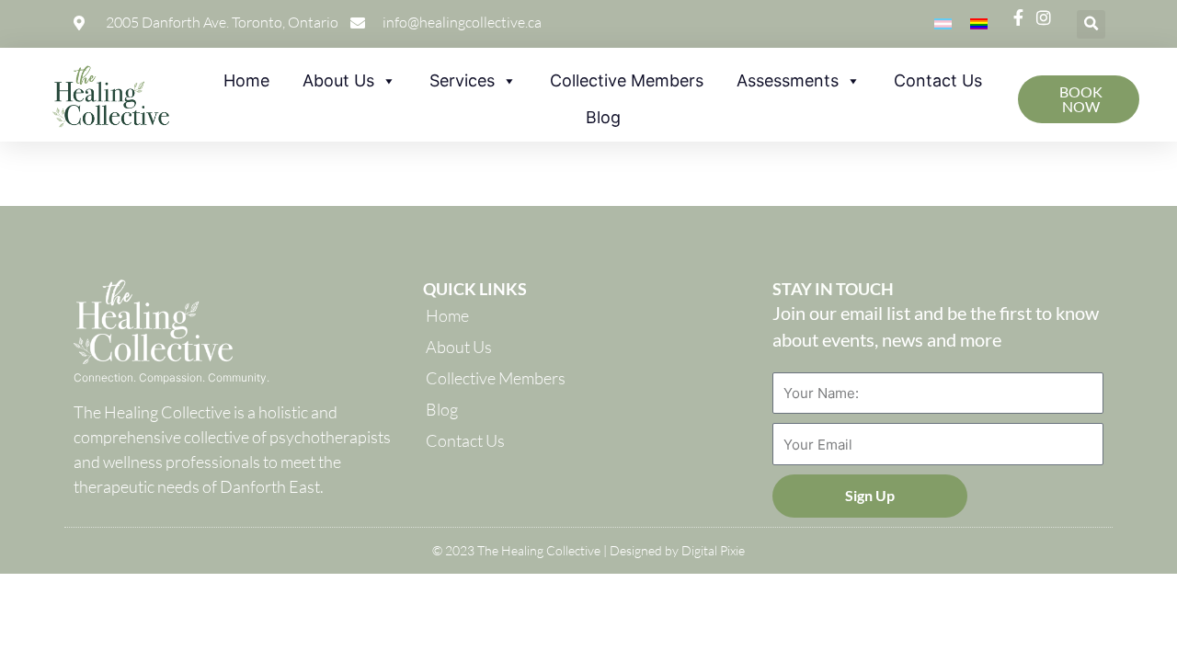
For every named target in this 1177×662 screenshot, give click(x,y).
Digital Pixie (713, 550)
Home (246, 80)
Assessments (788, 80)
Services (462, 80)
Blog (603, 117)
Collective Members (626, 80)
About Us (338, 80)
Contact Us (938, 80)
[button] (1091, 24)
